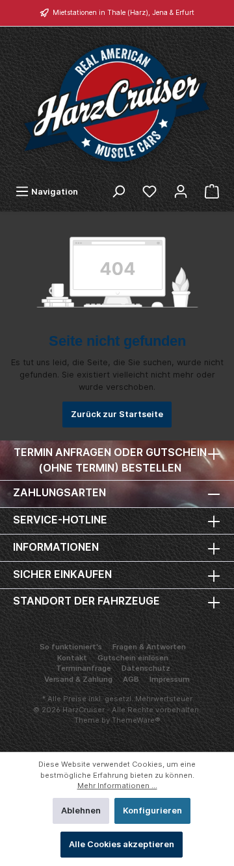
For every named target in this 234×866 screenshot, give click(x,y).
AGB (131, 679)
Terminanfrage (83, 668)
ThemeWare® (136, 720)
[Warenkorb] (212, 191)
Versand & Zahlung (78, 679)
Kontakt (72, 657)
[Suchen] (118, 191)
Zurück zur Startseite (117, 414)
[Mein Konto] (180, 191)
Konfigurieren (152, 810)
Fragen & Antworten (149, 646)
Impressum (170, 679)
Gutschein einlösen (133, 657)
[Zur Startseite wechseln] (117, 102)
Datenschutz (146, 668)
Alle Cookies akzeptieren (121, 844)
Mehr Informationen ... (117, 785)
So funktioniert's (71, 646)
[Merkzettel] (149, 191)
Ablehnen (81, 810)
